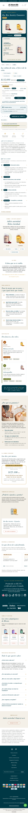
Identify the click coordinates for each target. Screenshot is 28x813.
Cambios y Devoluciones (14, 757)
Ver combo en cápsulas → (10, 531)
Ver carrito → (4, 119)
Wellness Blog (14, 762)
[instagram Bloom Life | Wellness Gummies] (12, 749)
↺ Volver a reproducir (6, 211)
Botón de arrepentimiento (14, 805)
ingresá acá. (22, 802)
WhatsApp (14, 765)
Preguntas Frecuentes (14, 760)
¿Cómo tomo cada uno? (8, 660)
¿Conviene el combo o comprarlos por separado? (12, 684)
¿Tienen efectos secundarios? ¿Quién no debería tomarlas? (12, 704)
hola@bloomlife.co (14, 778)
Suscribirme (14, 767)
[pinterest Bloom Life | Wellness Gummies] (16, 749)
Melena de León (17, 35)
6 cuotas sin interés (6, 1)
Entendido (14, 811)
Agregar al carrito (18, 116)
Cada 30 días (20, 97)
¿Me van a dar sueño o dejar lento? (11, 678)
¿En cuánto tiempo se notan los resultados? (10, 689)
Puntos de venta (14, 752)
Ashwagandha (10, 35)
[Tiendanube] (14, 796)
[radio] (14, 95)
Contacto (14, 755)
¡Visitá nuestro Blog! (14, 780)
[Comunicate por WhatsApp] (25, 805)
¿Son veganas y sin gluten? (9, 699)
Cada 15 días (8, 97)
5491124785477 (14, 776)
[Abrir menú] (3, 5)
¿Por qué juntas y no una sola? (10, 674)
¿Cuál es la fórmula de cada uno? (10, 695)
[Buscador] (22, 5)
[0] (25, 5)
